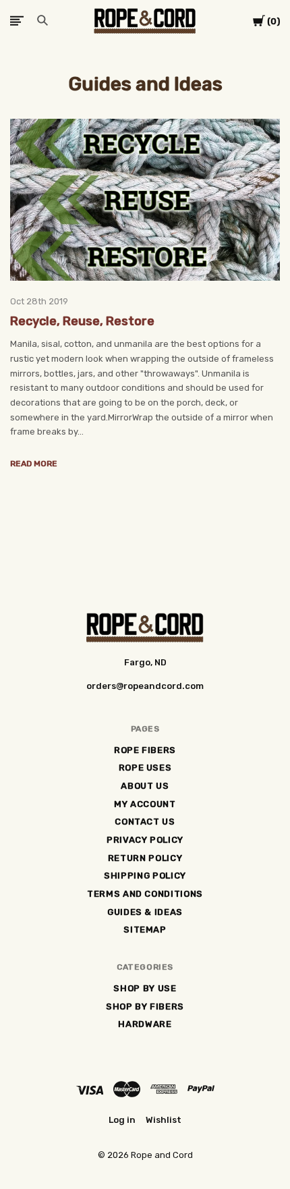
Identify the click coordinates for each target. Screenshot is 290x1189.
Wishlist (163, 1120)
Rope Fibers (145, 750)
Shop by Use (144, 988)
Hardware (144, 1024)
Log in (122, 1120)
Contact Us (145, 822)
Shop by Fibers (145, 1006)
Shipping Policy (145, 875)
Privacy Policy (145, 840)
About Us (145, 786)
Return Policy (145, 858)
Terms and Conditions (145, 894)
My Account (145, 804)
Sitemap (145, 929)
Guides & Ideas (145, 912)
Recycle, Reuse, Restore (82, 321)
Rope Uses (145, 768)
